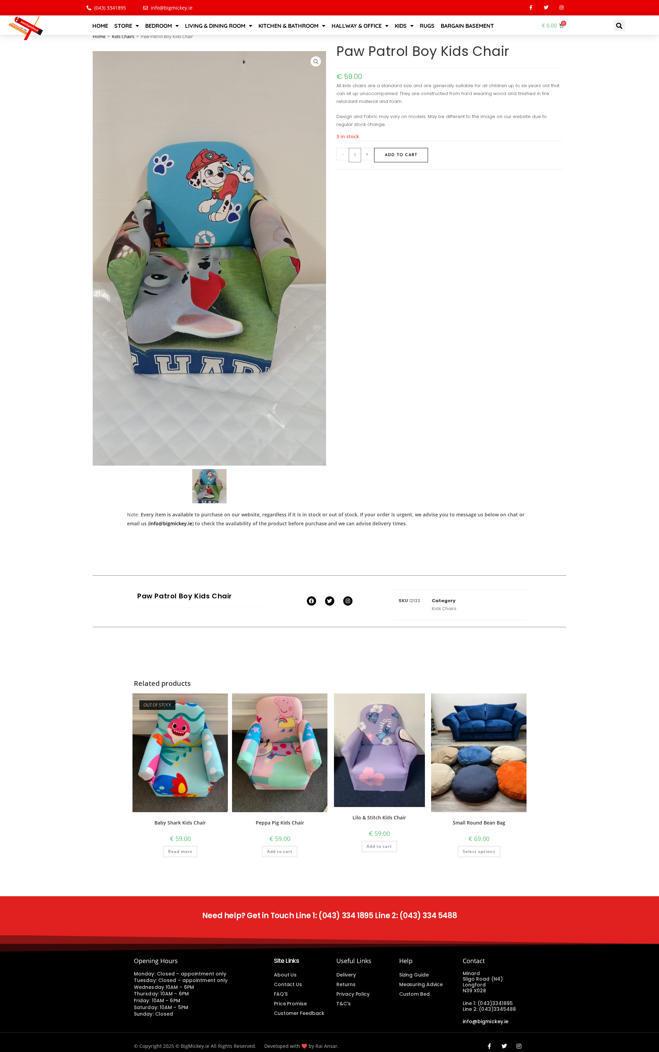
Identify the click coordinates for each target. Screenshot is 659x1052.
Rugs (427, 25)
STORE (123, 25)
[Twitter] (546, 7)
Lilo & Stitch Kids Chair (379, 817)
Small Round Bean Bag (479, 822)
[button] (619, 25)
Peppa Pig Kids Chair (280, 822)
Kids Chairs (123, 36)
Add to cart (401, 155)
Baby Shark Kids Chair (180, 822)
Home (100, 25)
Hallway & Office (357, 25)
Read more (180, 851)
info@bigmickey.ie (170, 523)
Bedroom (158, 25)
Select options (479, 851)
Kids (401, 25)
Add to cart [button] (279, 851)
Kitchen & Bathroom (288, 25)
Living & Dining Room (215, 25)
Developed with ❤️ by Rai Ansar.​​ (301, 1046)
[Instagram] (561, 7)
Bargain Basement (467, 25)
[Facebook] (311, 601)
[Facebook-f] (531, 7)
